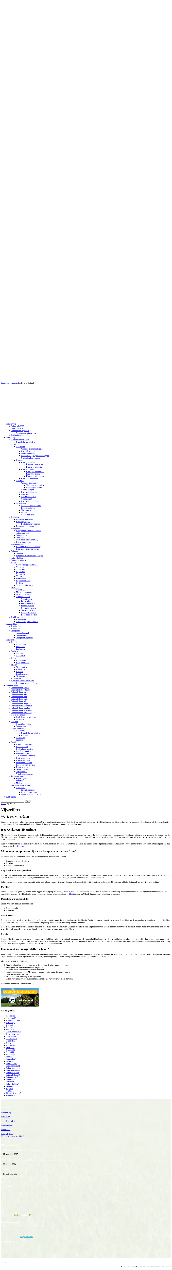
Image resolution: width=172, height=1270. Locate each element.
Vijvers (9, 1088)
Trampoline (15, 631)
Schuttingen (11, 1054)
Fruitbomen (20, 649)
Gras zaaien (25, 494)
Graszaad (20, 481)
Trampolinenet (22, 635)
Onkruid (14, 722)
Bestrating (15, 517)
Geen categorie (12, 1034)
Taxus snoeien (21, 772)
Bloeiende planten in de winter (28, 547)
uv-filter (69, 894)
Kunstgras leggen (28, 469)
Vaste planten (21, 667)
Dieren (9, 1027)
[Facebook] (3, 1248)
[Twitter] (16, 1248)
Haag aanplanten (22, 662)
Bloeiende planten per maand (27, 549)
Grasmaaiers (11, 1038)
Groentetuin (21, 590)
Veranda (10, 1086)
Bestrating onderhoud (24, 519)
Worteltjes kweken (28, 612)
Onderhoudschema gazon (26, 717)
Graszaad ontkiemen (29, 492)
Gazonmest (20, 719)
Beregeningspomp (23, 542)
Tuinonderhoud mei (19, 697)
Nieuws (10, 1050)
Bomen (14, 642)
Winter (9, 1091)
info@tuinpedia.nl (26, 1237)
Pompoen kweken (28, 603)
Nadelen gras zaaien (34, 487)
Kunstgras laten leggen (35, 476)
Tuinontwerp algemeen (20, 431)
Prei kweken (26, 601)
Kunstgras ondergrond (35, 471)
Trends (9, 1061)
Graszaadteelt (26, 499)
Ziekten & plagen (13, 1093)
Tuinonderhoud (12, 685)
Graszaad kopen (27, 490)
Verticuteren (26, 510)
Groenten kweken (23, 597)
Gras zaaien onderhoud (30, 501)
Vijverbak (20, 567)
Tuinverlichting (17, 558)
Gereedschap (21, 788)
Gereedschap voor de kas (31, 794)
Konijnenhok (16, 626)
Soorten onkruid (22, 726)
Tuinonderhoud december (21, 712)
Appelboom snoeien (24, 744)
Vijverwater (20, 574)
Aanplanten (20, 656)
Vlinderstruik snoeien (24, 774)
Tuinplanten (10, 640)
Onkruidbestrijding (23, 724)
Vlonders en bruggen (24, 585)
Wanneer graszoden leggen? (32, 449)
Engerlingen (21, 778)
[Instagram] (10, 1248)
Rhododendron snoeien (25, 765)
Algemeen (11, 1018)
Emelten (19, 781)
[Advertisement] (86, 403)
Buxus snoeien (22, 747)
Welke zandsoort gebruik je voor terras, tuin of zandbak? (23, 1150)
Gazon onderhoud (13, 1032)
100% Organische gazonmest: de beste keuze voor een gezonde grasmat (28, 1170)
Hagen (13, 658)
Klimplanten (21, 669)
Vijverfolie (20, 569)
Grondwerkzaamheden (20, 440)
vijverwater (20, 846)
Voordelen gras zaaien (35, 485)
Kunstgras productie (34, 467)
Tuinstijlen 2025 (17, 428)
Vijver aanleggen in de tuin (27, 565)
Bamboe (19, 672)
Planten (14, 665)
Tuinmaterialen (12, 1073)
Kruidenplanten (17, 617)
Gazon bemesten (27, 515)
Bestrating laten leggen (25, 526)
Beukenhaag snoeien (24, 749)
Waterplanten (21, 578)
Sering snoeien (22, 769)
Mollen (24, 512)
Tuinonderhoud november (21, 710)
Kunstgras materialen (34, 465)
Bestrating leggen (23, 522)
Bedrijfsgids (11, 797)
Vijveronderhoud (23, 581)
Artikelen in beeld (14, 1020)
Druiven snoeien (22, 753)
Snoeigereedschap (28, 790)
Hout (8, 1043)
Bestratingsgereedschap (30, 524)
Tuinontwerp (11, 424)
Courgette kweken (28, 608)
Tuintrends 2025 (17, 426)
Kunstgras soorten (28, 462)
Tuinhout (14, 551)
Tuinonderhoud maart (19, 692)
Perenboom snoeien (24, 762)
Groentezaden (26, 599)
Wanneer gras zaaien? (29, 483)
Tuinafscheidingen (18, 560)
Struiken (14, 651)
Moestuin (15, 587)
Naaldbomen (21, 644)
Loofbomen (20, 647)
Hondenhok (16, 628)
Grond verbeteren (18, 728)
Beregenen (15, 528)
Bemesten (25, 735)
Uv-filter (19, 583)
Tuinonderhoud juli (18, 701)
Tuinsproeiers (21, 535)
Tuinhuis (19, 553)
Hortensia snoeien (23, 758)
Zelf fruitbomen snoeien (25, 756)
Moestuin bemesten (23, 594)
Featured (10, 1029)
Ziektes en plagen (18, 776)
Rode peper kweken (29, 615)
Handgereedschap (28, 508)
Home (3, 804)
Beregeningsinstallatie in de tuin (28, 531)
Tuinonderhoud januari (20, 687)
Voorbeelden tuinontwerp (26, 433)
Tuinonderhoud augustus (21, 703)
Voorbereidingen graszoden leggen (35, 456)
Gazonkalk (20, 737)
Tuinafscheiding (13, 1066)
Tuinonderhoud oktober (20, 708)
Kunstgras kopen (33, 474)
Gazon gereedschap (29, 792)
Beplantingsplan (17, 435)
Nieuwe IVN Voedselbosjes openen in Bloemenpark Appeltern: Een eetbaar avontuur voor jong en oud (39, 1160)
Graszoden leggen (28, 453)
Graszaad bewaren (28, 496)
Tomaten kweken (28, 610)
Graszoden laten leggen (30, 458)
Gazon (13, 444)
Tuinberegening (22, 533)
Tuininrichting (11, 624)
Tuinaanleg (10, 437)
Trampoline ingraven (24, 637)
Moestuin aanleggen (24, 592)
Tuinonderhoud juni (19, 699)
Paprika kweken (27, 606)
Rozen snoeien (22, 767)
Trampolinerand (22, 633)
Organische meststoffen (25, 442)
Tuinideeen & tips (14, 1070)
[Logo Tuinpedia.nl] (22, 1215)
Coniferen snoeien (23, 751)
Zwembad (10, 1095)
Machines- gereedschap (20, 785)
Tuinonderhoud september (21, 706)
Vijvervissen (21, 576)
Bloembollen (16, 678)
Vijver (13, 562)
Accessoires (11, 1016)
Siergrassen (20, 676)
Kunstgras (20, 460)
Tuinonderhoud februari (20, 690)
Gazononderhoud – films (31, 506)
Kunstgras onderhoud (29, 478)
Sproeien (19, 740)
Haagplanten (21, 660)
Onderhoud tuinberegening (27, 540)
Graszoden (20, 446)
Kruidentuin (21, 619)
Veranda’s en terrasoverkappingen (29, 556)
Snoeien (14, 742)
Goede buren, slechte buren (27, 622)
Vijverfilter (20, 572)
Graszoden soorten (28, 451)
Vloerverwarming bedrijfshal (12, 1136)
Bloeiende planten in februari (27, 683)
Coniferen (20, 653)
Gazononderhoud (23, 503)
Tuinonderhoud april (19, 694)
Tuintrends (10, 1082)
